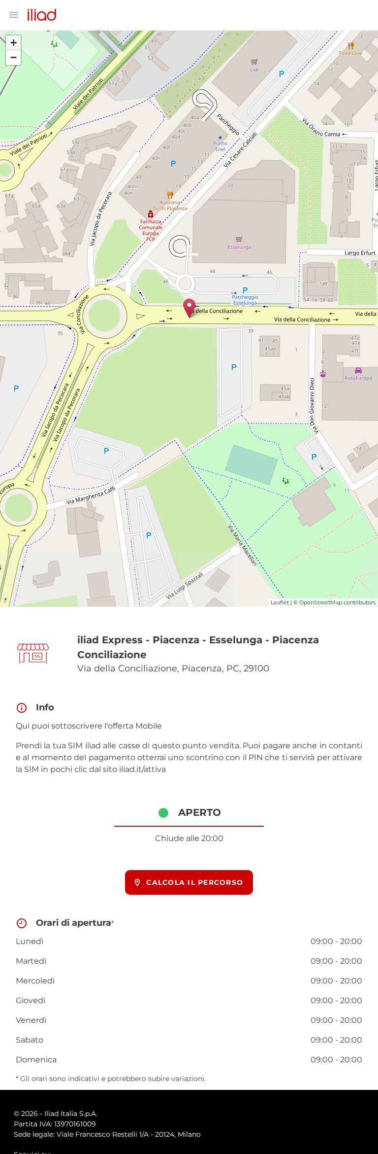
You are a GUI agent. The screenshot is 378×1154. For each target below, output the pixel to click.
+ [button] (13, 42)
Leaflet (280, 602)
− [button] (13, 57)
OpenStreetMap (320, 602)
